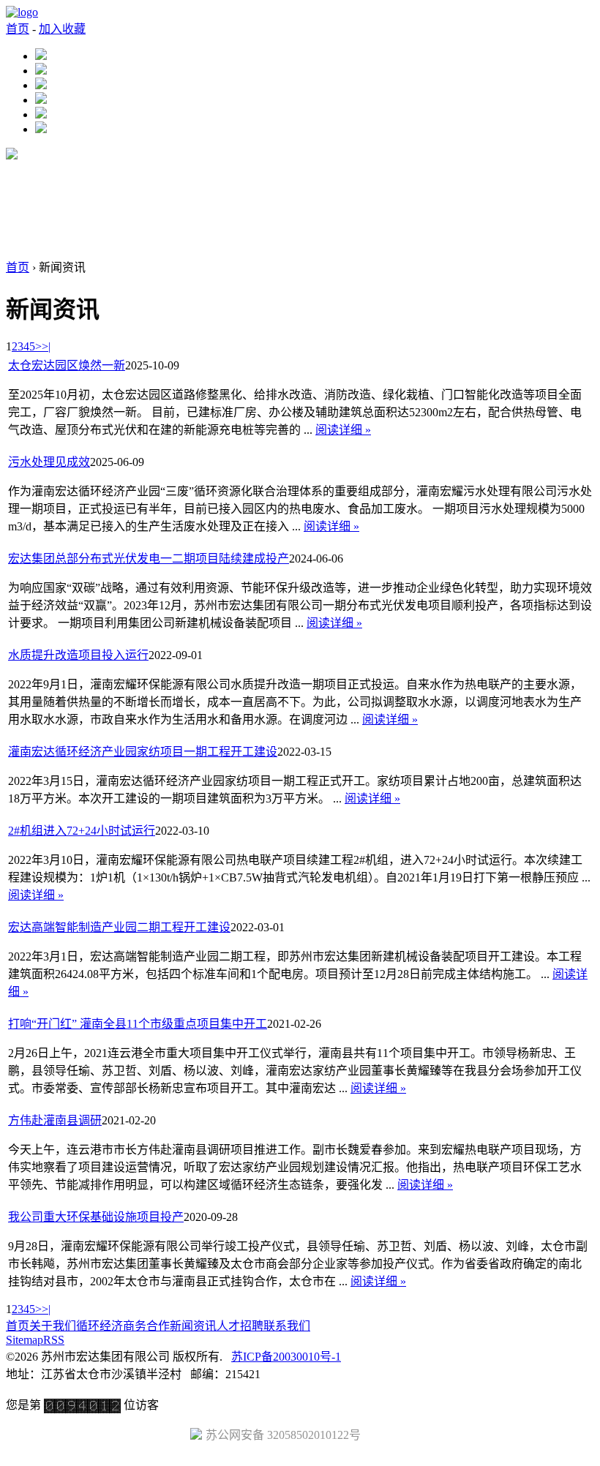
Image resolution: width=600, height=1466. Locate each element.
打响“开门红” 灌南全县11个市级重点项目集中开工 (137, 1024)
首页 (17, 29)
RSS (53, 1340)
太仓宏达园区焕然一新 (66, 365)
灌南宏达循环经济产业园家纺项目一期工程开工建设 (142, 751)
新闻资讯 (193, 1326)
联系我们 (286, 1326)
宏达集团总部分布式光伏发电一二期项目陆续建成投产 (148, 558)
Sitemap (24, 1340)
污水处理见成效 (49, 462)
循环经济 (99, 1326)
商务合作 (146, 1326)
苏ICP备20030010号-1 (286, 1356)
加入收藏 (62, 29)
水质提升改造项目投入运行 (78, 655)
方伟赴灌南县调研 (55, 1120)
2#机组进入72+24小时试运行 (81, 830)
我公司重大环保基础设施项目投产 (96, 1217)
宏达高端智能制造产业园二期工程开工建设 (119, 927)
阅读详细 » (343, 430)
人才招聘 (240, 1326)
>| (46, 346)
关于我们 (52, 1326)
